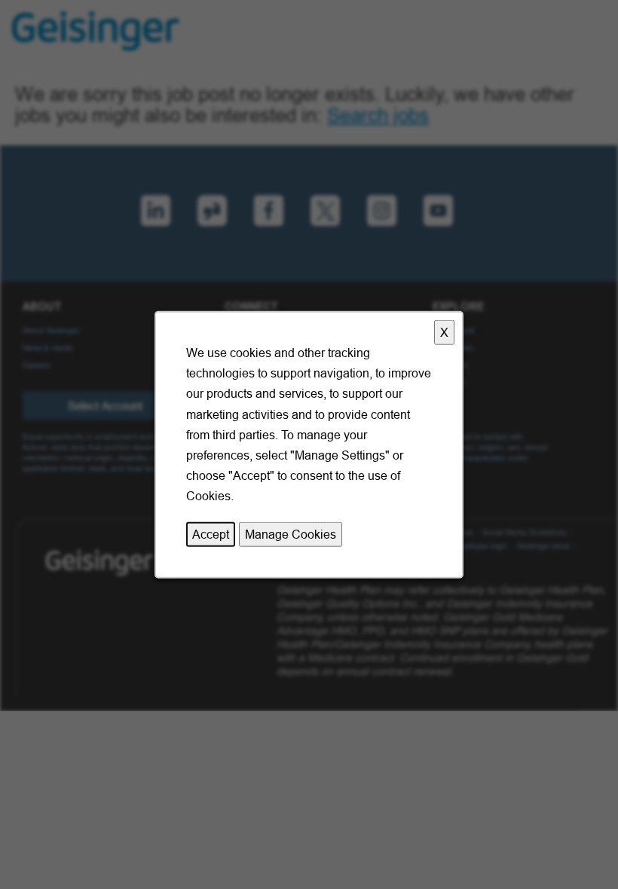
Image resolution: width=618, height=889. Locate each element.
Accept (210, 533)
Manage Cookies (290, 533)
